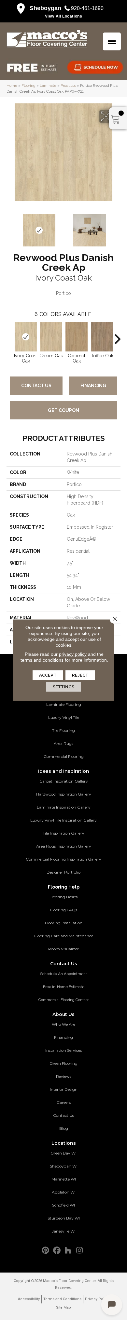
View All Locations (63, 16)
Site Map (63, 1307)
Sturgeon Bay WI (64, 1218)
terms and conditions (42, 660)
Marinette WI (63, 1179)
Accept (47, 675)
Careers (64, 1102)
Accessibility (29, 1299)
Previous (10, 227)
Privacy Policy (97, 1299)
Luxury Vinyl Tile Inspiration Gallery (63, 820)
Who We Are (63, 1024)
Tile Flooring (63, 730)
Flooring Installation (63, 922)
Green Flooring (63, 1063)
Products (68, 85)
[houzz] (68, 1251)
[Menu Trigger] (112, 41)
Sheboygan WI (64, 1166)
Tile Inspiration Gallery (63, 833)
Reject (80, 675)
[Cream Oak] (51, 337)
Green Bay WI (63, 1153)
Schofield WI (63, 1205)
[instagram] (79, 1251)
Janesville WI (64, 1231)
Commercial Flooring (64, 756)
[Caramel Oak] (76, 337)
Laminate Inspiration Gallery (64, 807)
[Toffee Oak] (102, 337)
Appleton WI (64, 1192)
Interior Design (64, 1089)
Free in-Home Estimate (63, 986)
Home (12, 85)
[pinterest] (45, 1251)
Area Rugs (63, 743)
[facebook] (57, 1251)
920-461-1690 (87, 8)
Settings (63, 686)
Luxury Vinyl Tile (63, 717)
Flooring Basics (63, 896)
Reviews (63, 1076)
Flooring (28, 85)
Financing (93, 385)
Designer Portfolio (63, 872)
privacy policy (73, 654)
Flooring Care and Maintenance (63, 935)
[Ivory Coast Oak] (25, 337)
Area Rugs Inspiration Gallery (63, 846)
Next (117, 227)
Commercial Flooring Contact (63, 999)
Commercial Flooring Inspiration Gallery (63, 859)
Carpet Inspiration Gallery (63, 781)
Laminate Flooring (63, 704)
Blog (63, 1128)
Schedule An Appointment (63, 973)
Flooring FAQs (63, 909)
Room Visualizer (63, 948)
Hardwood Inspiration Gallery (63, 794)
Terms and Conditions (62, 1299)
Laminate (48, 85)
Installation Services (63, 1050)
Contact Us (36, 385)
